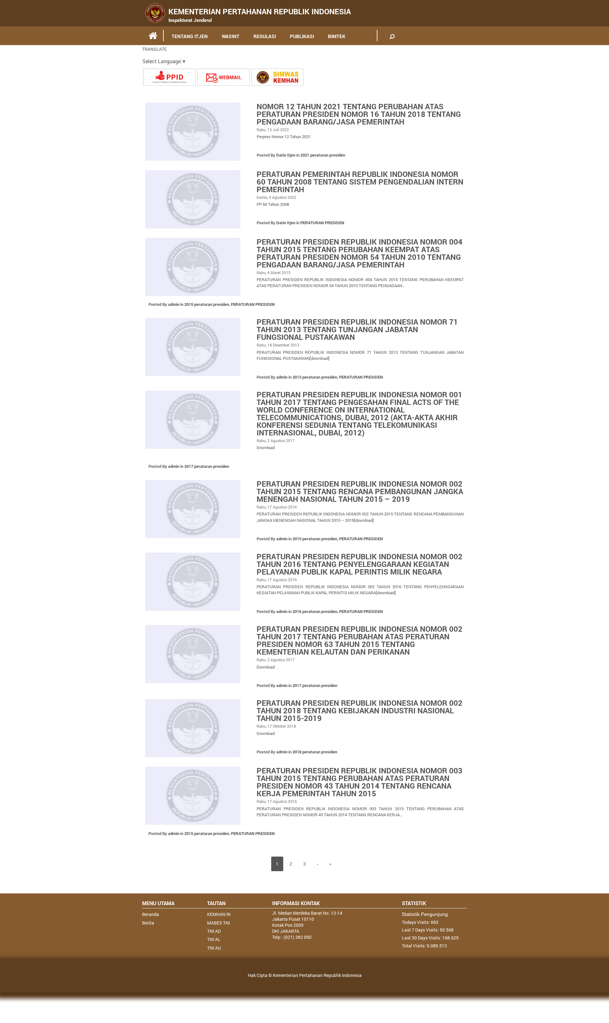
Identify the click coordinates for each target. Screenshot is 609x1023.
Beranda (150, 914)
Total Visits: (414, 946)
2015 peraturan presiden (206, 304)
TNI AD (214, 931)
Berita (148, 923)
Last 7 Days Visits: (421, 930)
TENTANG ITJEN (190, 36)
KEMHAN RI (219, 914)
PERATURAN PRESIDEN (322, 222)
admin (173, 304)
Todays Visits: (416, 922)
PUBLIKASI (302, 36)
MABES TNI (218, 923)
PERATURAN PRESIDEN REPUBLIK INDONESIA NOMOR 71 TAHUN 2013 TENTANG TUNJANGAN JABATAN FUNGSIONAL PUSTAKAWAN (357, 329)
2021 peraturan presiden (322, 155)
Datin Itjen (285, 155)
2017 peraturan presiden (206, 466)
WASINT (230, 36)
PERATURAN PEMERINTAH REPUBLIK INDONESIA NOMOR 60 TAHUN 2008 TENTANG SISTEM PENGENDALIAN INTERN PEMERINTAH (360, 181)
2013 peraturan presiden (314, 377)
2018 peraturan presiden (314, 752)
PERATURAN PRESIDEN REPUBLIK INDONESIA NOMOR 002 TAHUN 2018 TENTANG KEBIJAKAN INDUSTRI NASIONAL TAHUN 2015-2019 (359, 710)
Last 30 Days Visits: (422, 938)
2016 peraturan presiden (314, 611)
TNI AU (214, 948)
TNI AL (213, 939)
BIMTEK (336, 36)
